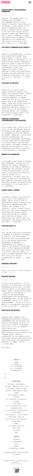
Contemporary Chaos (16, 408)
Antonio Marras (16, 412)
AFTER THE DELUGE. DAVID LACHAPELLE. (16, 419)
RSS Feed (19, 464)
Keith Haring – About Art (16, 417)
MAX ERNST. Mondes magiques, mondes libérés (16, 391)
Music (16, 444)
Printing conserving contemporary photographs (14, 119)
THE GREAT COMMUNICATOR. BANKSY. (16, 47)
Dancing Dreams (8, 276)
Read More (23, 43)
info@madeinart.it (16, 370)
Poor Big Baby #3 (9, 226)
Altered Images (16, 421)
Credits (12, 464)
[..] (10, 272)
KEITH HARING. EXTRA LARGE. (16, 426)
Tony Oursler (16, 430)
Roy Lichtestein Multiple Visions (16, 406)
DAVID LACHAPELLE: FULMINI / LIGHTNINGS (16, 396)
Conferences (16, 439)
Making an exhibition (10, 154)
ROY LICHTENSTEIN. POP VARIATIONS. (16, 399)
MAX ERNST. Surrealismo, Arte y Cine (16, 386)
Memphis (16, 423)
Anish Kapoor (16, 428)
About (16, 432)
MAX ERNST (16, 401)
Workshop (16, 446)
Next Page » (6, 347)
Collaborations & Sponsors (17, 448)
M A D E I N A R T (5, 2)
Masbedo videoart (9, 263)
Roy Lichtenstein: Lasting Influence (16, 410)
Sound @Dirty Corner (11, 190)
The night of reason (10, 83)
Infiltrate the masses (11, 310)
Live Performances (16, 441)
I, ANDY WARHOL (16, 403)
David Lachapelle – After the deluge (16, 414)
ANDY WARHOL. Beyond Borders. (16, 384)
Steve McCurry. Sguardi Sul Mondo (16, 388)
